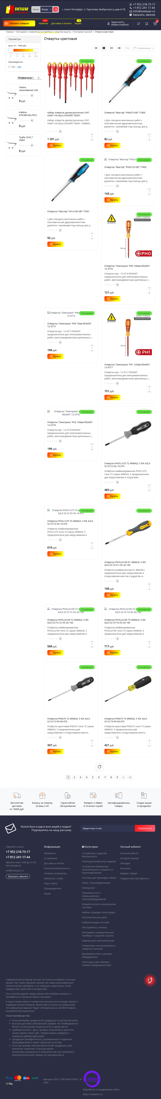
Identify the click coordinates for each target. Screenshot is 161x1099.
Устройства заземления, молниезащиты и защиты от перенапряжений (97, 869)
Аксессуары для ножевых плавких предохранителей (96, 963)
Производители (52, 888)
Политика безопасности (57, 868)
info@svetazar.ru (15, 870)
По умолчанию (144, 48)
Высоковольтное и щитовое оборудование (97, 955)
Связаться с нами (53, 878)
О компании (50, 858)
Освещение (88, 887)
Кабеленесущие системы (95, 922)
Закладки (125, 863)
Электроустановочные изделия (99, 861)
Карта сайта (50, 883)
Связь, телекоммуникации (96, 882)
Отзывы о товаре (48, 32)
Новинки (43, 22)
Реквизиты (50, 853)
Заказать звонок (143, 14)
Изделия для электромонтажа (98, 940)
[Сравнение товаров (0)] (138, 23)
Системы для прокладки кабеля (99, 877)
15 (126, 48)
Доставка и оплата (61, 23)
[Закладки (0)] (147, 23)
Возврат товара (128, 873)
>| (130, 777)
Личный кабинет (129, 853)
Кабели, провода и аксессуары (98, 912)
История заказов (129, 858)
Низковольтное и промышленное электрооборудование (94, 896)
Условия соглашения (55, 873)
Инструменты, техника (94, 927)
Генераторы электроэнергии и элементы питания (98, 947)
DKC (16, 67)
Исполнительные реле (94, 917)
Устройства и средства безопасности (94, 855)
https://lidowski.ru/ (93, 1094)
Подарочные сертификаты (134, 878)
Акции (78, 22)
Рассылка (125, 868)
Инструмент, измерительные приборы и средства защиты (98, 934)
